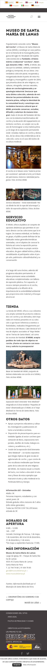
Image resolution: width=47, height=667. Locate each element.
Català (20, 2)
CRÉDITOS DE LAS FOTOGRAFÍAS (19, 628)
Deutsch (36, 5)
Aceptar (17, 665)
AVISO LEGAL (12, 617)
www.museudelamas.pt (15, 573)
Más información (29, 665)
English (30, 2)
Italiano (26, 5)
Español (10, 2)
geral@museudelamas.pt (16, 570)
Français (40, 2)
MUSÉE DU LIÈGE (33, 602)
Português (15, 5)
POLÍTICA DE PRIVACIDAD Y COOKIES (20, 621)
